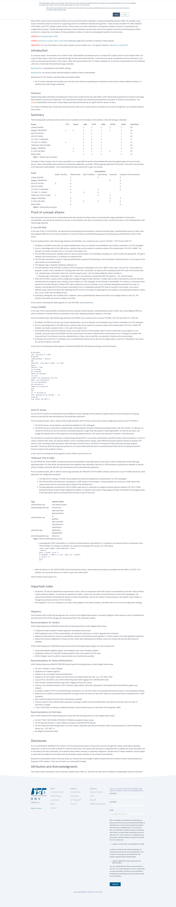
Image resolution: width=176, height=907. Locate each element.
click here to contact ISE (118, 45)
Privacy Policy (36, 808)
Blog (92, 800)
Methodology (56, 796)
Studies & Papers (96, 792)
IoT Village (74, 800)
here (91, 303)
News (53, 804)
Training (73, 804)
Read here (35, 68)
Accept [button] (116, 14)
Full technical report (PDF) (48, 36)
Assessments (75, 792)
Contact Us (35, 802)
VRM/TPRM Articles (97, 804)
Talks (92, 796)
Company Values (57, 792)
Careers (54, 808)
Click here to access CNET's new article (53, 41)
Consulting (74, 796)
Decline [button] (125, 14)
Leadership (55, 800)
